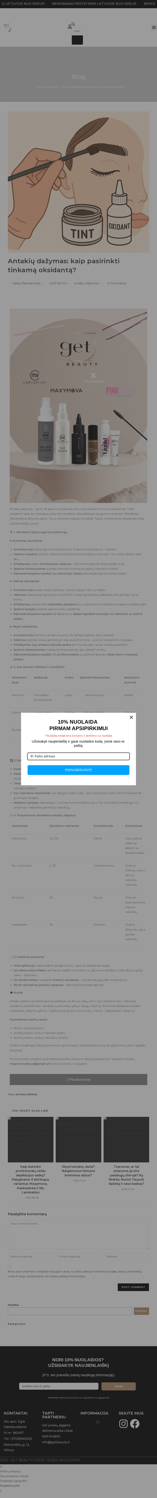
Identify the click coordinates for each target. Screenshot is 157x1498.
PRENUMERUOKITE (78, 770)
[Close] (131, 717)
